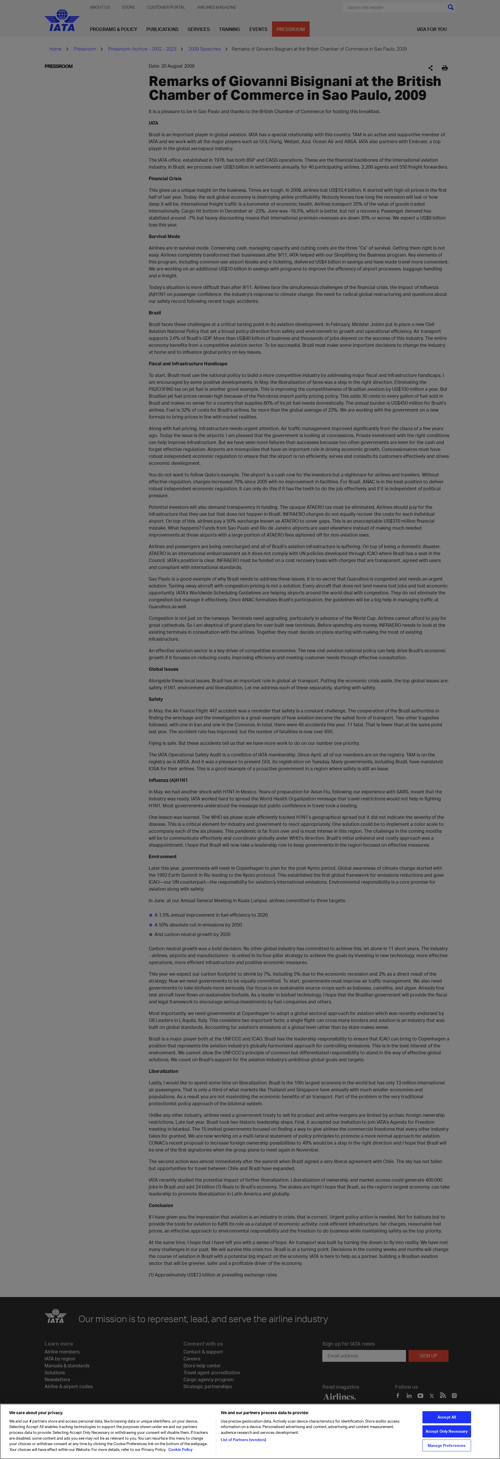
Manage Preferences (447, 1445)
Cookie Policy (180, 1449)
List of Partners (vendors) (243, 1439)
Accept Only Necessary (447, 1431)
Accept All (447, 1417)
